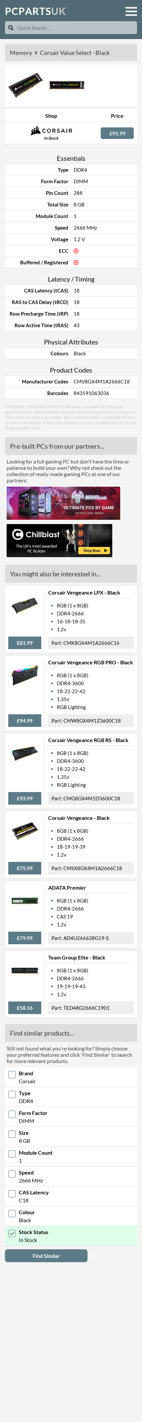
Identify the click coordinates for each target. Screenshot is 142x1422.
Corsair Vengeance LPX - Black (84, 592)
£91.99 (117, 133)
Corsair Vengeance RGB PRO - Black (90, 662)
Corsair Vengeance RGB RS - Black (88, 740)
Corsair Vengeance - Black (79, 818)
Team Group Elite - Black (76, 957)
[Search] (11, 27)
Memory (21, 52)
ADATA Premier (67, 887)
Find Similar (46, 1256)
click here (31, 427)
